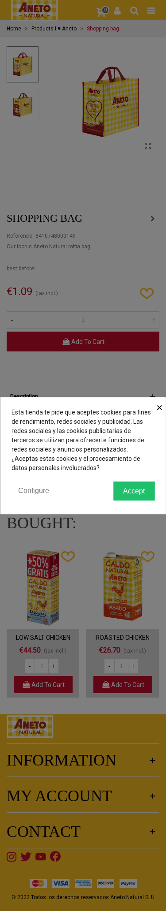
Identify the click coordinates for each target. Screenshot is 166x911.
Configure (33, 490)
